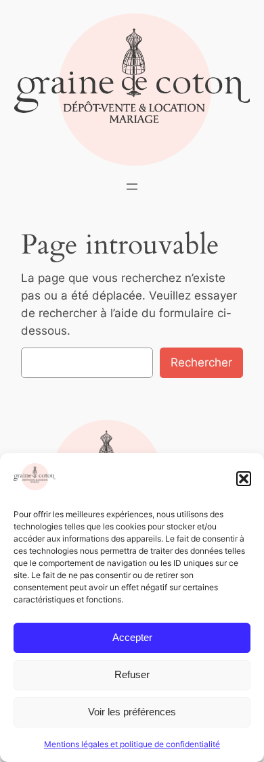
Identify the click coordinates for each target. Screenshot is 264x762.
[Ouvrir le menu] (132, 186)
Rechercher (201, 362)
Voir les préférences (132, 711)
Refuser (132, 674)
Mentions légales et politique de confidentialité (132, 744)
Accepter (132, 637)
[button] (243, 478)
